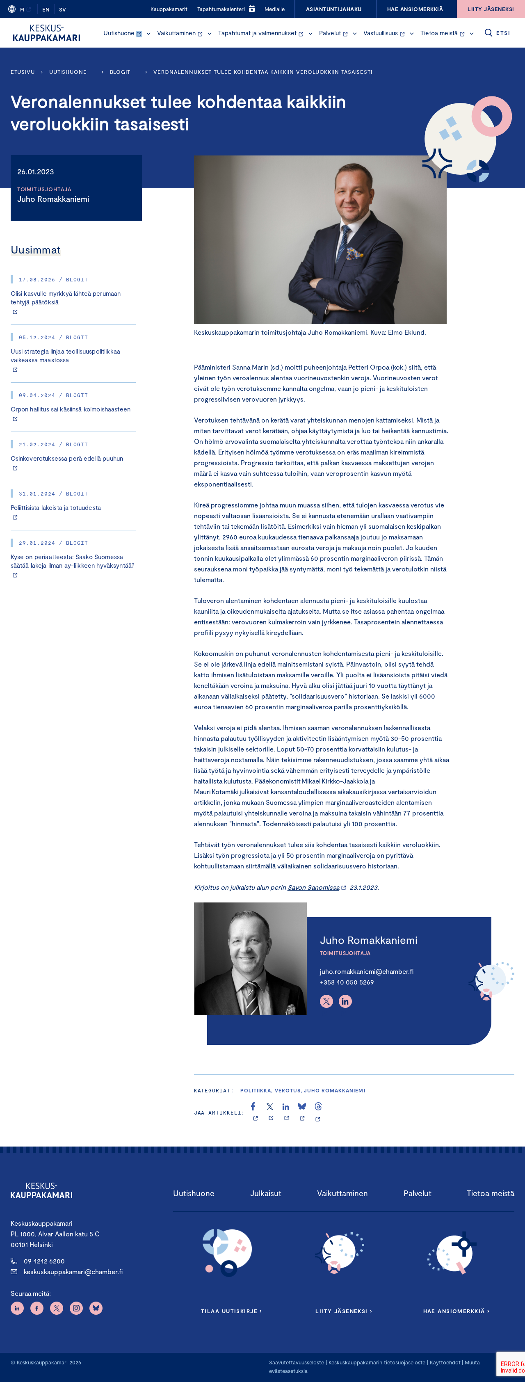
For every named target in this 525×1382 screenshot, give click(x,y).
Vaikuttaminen (176, 33)
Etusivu (23, 72)
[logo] (46, 33)
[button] (148, 33)
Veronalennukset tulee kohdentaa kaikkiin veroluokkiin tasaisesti (262, 72)
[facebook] (255, 1112)
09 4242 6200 (44, 1261)
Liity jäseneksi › (343, 1311)
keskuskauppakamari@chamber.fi (73, 1271)
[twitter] (271, 1112)
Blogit (120, 72)
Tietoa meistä (439, 33)
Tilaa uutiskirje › (231, 1311)
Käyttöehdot (445, 1362)
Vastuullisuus (380, 33)
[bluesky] (302, 1112)
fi (22, 9)
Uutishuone (119, 33)
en (46, 9)
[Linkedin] (345, 1001)
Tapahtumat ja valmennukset (257, 33)
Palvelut (330, 33)
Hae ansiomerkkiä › (456, 1311)
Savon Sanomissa (313, 887)
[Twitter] (326, 1001)
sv (62, 9)
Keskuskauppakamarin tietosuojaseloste (376, 1362)
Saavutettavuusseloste (296, 1362)
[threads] (318, 1112)
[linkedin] (286, 1112)
